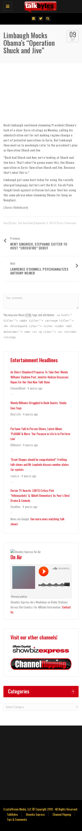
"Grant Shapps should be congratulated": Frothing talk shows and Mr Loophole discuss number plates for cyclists (39, 464)
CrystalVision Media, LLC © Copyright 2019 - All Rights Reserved (40, 809)
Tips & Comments (17, 819)
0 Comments (70, 223)
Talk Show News (25, 223)
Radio (13, 223)
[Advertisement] (41, 762)
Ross (5, 223)
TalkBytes (12, 814)
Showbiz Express (35, 814)
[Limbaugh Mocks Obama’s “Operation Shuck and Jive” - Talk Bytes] (40, 5)
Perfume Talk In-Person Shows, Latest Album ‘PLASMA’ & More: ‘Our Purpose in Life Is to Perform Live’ (40, 433)
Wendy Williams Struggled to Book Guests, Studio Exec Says (38, 405)
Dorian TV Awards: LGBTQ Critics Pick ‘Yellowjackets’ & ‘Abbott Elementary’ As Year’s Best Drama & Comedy (40, 495)
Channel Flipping (62, 814)
